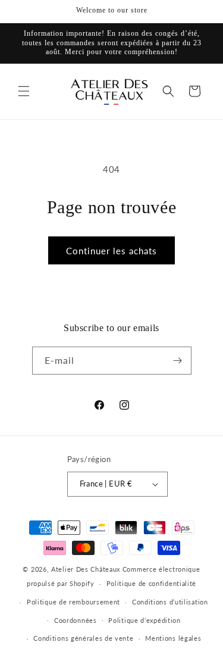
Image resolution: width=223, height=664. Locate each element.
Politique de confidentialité (151, 583)
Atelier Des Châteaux (85, 569)
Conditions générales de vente (83, 638)
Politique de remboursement (73, 602)
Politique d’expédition (144, 620)
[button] (24, 91)
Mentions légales (173, 638)
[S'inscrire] (178, 361)
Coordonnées (75, 620)
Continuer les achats (111, 250)
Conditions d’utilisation (170, 602)
